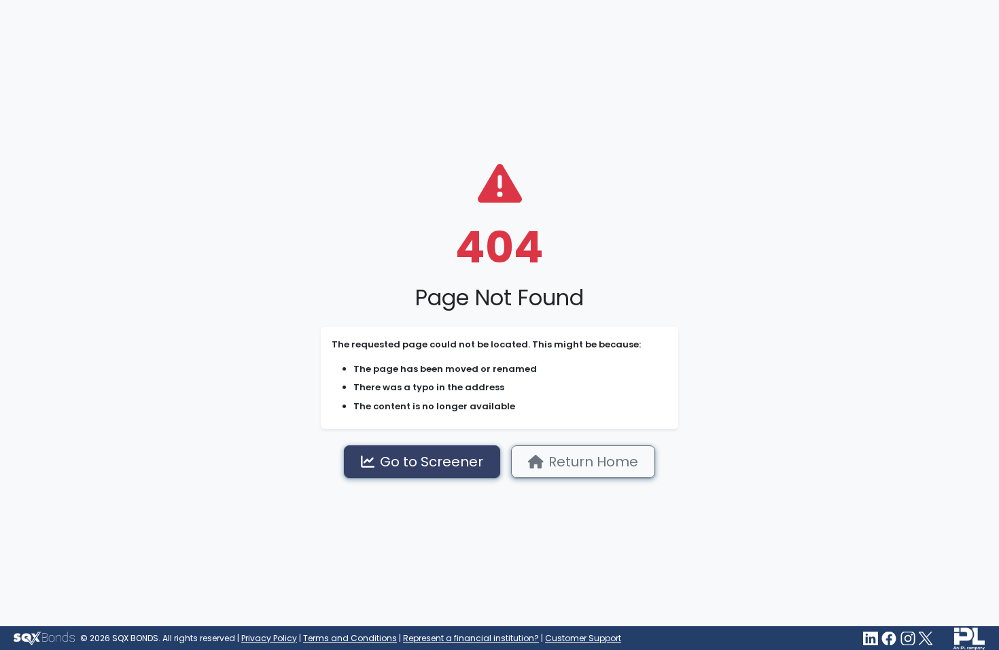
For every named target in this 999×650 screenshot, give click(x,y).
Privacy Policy (269, 638)
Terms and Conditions (350, 638)
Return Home (593, 461)
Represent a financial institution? (471, 638)
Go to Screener (431, 461)
